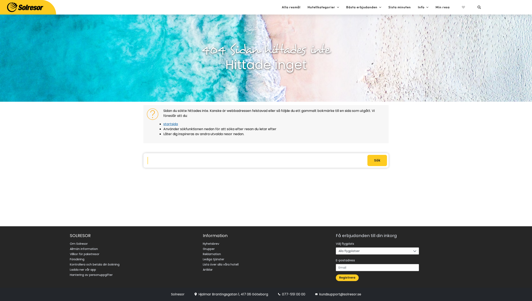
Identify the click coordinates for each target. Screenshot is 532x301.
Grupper (209, 249)
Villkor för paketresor (84, 254)
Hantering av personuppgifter (91, 275)
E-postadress (345, 260)
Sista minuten (399, 7)
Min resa (443, 7)
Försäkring (77, 259)
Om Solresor (79, 244)
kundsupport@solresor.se (340, 294)
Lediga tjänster (213, 259)
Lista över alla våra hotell (221, 264)
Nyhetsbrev (211, 244)
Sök (377, 160)
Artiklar (208, 270)
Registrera (347, 278)
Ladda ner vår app (83, 270)
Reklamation (212, 254)
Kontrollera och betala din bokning (94, 264)
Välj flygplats (345, 244)
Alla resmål (291, 7)
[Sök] (479, 7)
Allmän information (84, 249)
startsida (170, 124)
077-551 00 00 (293, 294)
